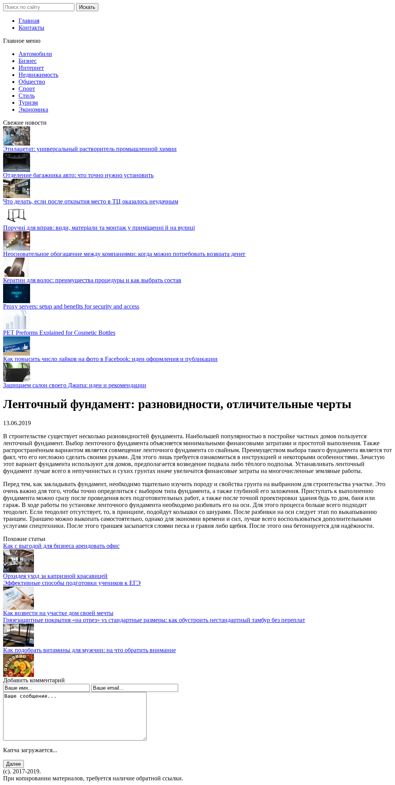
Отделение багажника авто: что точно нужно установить (78, 175)
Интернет (31, 67)
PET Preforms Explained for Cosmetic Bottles (59, 332)
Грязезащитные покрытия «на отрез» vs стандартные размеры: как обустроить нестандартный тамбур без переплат (154, 620)
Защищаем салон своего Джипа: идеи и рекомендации (74, 385)
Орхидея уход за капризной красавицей (55, 576)
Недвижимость (38, 74)
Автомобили (35, 54)
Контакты (31, 27)
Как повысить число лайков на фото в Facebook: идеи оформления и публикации (110, 359)
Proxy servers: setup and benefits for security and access (71, 306)
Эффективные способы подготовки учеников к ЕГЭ (72, 583)
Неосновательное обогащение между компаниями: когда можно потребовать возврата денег (124, 254)
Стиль (27, 95)
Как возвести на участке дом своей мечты (58, 613)
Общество (32, 81)
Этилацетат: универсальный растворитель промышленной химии (90, 149)
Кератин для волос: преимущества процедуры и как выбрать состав (92, 280)
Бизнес (28, 61)
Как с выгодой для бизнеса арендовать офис (61, 546)
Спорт (27, 88)
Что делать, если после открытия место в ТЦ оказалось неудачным (90, 201)
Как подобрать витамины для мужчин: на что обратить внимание (89, 650)
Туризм (28, 102)
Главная (29, 20)
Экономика (33, 109)
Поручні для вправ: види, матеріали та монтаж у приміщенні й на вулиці (99, 227)
